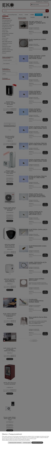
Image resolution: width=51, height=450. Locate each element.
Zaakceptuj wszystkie (37, 442)
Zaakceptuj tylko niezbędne (15, 442)
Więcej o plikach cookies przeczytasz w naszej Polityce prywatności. (16, 439)
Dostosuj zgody (26, 442)
